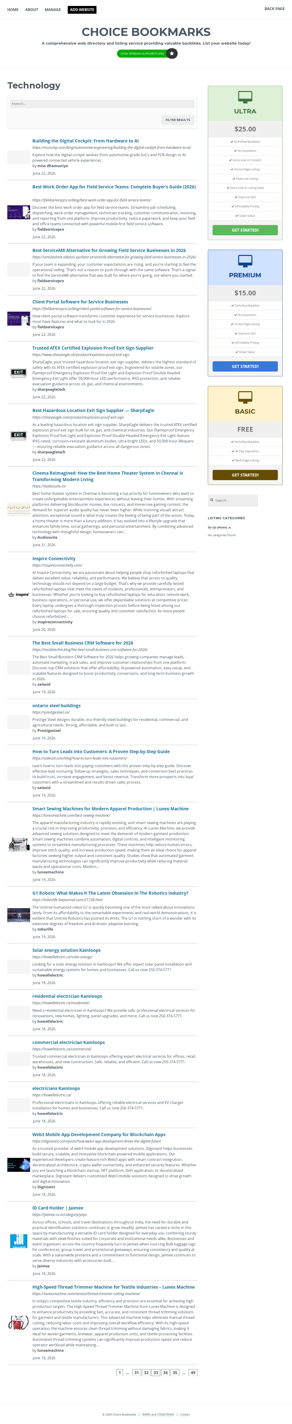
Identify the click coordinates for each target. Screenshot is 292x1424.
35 (175, 1372)
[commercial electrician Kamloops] (102, 1059)
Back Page (275, 8)
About (31, 9)
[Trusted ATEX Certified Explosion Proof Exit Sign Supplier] (102, 373)
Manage (53, 9)
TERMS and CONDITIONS (158, 1414)
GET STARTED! (245, 230)
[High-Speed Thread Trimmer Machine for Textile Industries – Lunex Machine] (102, 1323)
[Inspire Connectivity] (102, 594)
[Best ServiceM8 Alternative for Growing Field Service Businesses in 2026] (102, 269)
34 (165, 1372)
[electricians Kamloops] (102, 1105)
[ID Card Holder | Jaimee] (102, 1241)
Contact (185, 1414)
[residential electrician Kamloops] (102, 1013)
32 (146, 1372)
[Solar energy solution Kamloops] (102, 967)
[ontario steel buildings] (102, 722)
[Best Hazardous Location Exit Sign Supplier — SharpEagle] (102, 435)
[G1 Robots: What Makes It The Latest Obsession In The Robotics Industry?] (102, 915)
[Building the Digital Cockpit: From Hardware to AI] (102, 157)
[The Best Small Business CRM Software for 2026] (102, 668)
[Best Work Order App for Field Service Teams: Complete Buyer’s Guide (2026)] (102, 212)
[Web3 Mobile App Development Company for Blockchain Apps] (102, 1165)
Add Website (82, 9)
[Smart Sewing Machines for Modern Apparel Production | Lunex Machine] (102, 844)
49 (193, 1372)
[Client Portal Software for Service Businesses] (102, 318)
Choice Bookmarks (146, 32)
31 (136, 1372)
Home (12, 9)
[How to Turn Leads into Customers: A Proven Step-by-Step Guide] (102, 773)
